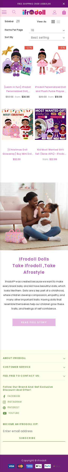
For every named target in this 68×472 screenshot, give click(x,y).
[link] (17, 61)
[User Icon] (55, 12)
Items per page (14, 29)
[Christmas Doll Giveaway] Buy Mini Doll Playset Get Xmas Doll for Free (17, 152)
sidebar (9, 21)
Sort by (9, 37)
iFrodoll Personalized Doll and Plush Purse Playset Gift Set (50, 89)
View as (41, 21)
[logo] (34, 12)
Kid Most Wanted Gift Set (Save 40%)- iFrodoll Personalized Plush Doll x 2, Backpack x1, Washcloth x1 (50, 152)
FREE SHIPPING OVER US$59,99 (34, 3)
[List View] (59, 22)
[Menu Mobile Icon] (4, 12)
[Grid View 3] (52, 22)
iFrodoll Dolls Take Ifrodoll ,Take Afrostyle (34, 265)
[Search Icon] (14, 12)
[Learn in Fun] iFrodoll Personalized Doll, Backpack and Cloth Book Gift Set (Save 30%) (17, 89)
